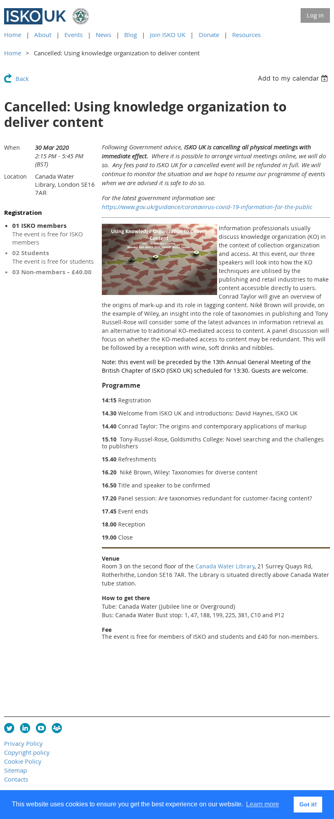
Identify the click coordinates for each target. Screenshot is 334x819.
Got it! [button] (308, 804)
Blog (130, 35)
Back (22, 78)
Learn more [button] (262, 804)
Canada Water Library (225, 566)
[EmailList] (57, 728)
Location (15, 176)
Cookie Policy (23, 761)
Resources (246, 35)
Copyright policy (27, 752)
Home (12, 35)
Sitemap (15, 770)
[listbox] (294, 78)
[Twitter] (9, 728)
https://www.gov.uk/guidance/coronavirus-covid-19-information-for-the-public (207, 207)
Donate (209, 35)
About (42, 35)
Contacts (16, 779)
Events (73, 35)
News (103, 35)
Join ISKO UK (167, 35)
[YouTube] (41, 728)
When (12, 147)
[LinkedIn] (25, 728)
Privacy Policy (23, 743)
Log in (315, 15)
